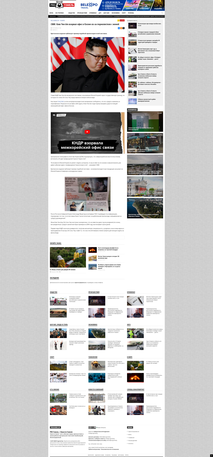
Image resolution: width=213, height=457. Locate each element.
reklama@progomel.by (105, 437)
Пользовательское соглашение (110, 449)
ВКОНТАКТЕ (91, 455)
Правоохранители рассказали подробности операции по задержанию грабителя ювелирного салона (150, 67)
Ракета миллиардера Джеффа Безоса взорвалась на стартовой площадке (108, 249)
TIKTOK (126, 455)
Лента (51, 13)
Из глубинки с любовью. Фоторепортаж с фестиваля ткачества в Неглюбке (149, 83)
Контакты (130, 443)
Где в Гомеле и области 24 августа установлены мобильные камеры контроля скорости (147, 76)
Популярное (132, 110)
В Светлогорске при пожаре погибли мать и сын (149, 24)
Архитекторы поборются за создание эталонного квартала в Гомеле (143, 215)
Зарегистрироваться (133, 431)
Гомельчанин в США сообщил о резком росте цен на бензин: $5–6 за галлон (77, 395)
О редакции (131, 437)
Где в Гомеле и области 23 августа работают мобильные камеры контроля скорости (149, 92)
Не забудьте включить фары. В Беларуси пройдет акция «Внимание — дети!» (134, 16)
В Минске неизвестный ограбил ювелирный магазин (147, 100)
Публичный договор (94, 449)
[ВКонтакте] (119, 28)
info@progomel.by (93, 433)
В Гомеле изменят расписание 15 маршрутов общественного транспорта (142, 150)
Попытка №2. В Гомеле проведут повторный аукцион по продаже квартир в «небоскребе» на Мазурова (144, 172)
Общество (71, 13)
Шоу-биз (106, 13)
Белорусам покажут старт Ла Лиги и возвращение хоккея (77, 374)
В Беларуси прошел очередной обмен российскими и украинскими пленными (78, 16)
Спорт (124, 13)
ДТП (100, 13)
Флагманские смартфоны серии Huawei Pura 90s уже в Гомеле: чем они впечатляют (116, 364)
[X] (124, 28)
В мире (62, 20)
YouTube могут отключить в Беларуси (77, 406)
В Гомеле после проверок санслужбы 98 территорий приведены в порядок (149, 41)
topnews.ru (54, 29)
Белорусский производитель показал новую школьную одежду (77, 342)
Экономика (116, 13)
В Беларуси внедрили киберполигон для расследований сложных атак (115, 376)
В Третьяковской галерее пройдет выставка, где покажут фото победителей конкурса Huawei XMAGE (115, 396)
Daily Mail (61, 101)
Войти (129, 434)
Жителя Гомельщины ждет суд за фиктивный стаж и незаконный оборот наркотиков (149, 50)
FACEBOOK (107, 455)
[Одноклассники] (121, 28)
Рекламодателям (132, 440)
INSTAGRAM (121, 455)
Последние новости (132, 20)
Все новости (55, 20)
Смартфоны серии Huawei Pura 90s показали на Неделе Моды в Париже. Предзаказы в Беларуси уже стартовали (77, 331)
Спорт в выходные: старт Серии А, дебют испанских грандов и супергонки (76, 363)
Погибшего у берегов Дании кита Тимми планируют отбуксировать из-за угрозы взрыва (109, 266)
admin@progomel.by (112, 440)
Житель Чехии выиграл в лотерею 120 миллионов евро (108, 257)
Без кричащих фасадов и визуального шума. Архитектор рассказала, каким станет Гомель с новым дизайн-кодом (144, 192)
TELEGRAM (114, 455)
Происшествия (82, 13)
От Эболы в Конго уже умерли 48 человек (62, 270)
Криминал (92, 13)
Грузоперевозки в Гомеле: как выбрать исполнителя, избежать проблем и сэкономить (115, 408)
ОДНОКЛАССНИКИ (99, 455)
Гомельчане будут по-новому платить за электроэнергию (140, 128)
